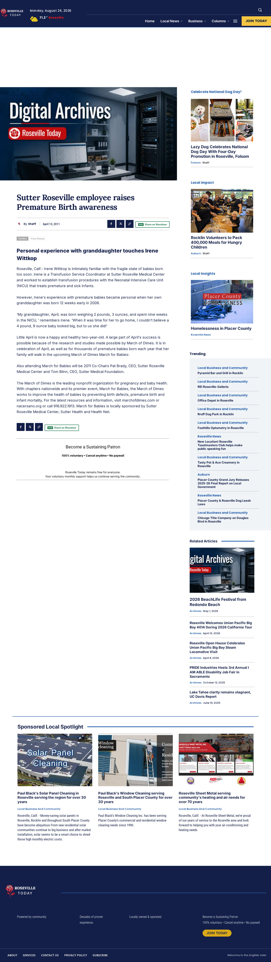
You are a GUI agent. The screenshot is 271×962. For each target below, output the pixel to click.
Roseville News (201, 334)
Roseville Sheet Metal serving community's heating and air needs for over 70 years (212, 797)
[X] (120, 224)
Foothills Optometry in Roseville (221, 428)
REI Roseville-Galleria (213, 387)
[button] (260, 10)
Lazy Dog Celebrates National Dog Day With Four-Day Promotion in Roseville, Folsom (220, 151)
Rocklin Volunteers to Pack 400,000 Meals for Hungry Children (216, 242)
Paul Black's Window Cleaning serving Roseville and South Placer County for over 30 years (135, 797)
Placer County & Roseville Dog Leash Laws (224, 502)
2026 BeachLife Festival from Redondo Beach (218, 602)
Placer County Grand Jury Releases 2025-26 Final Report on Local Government (223, 483)
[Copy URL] (130, 224)
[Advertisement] (135, 57)
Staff (32, 224)
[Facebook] (111, 224)
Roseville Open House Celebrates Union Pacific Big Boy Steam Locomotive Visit (217, 647)
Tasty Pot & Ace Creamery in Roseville (218, 464)
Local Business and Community (223, 367)
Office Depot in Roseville (215, 400)
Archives (195, 611)
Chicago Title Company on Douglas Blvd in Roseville (223, 519)
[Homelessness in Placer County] (222, 302)
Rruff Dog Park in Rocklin (216, 414)
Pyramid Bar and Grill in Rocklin (220, 373)
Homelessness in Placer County (221, 328)
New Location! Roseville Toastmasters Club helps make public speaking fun (220, 445)
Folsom (196, 162)
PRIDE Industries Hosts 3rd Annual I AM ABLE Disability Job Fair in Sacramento (219, 672)
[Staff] (20, 224)
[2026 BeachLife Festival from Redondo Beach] (222, 570)
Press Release (38, 238)
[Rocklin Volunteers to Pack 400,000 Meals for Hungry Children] (222, 211)
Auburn (196, 253)
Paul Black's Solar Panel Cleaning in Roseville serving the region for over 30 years (51, 797)
